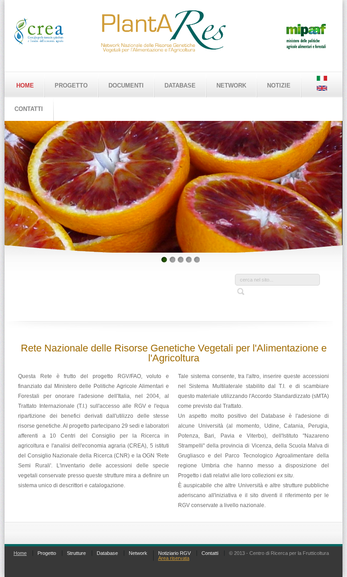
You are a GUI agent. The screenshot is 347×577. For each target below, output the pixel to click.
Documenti (126, 85)
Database (180, 85)
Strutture (76, 553)
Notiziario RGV (174, 553)
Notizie (279, 85)
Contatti (210, 553)
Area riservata (173, 558)
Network (231, 85)
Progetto (71, 85)
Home (25, 85)
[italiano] (322, 79)
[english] (322, 89)
